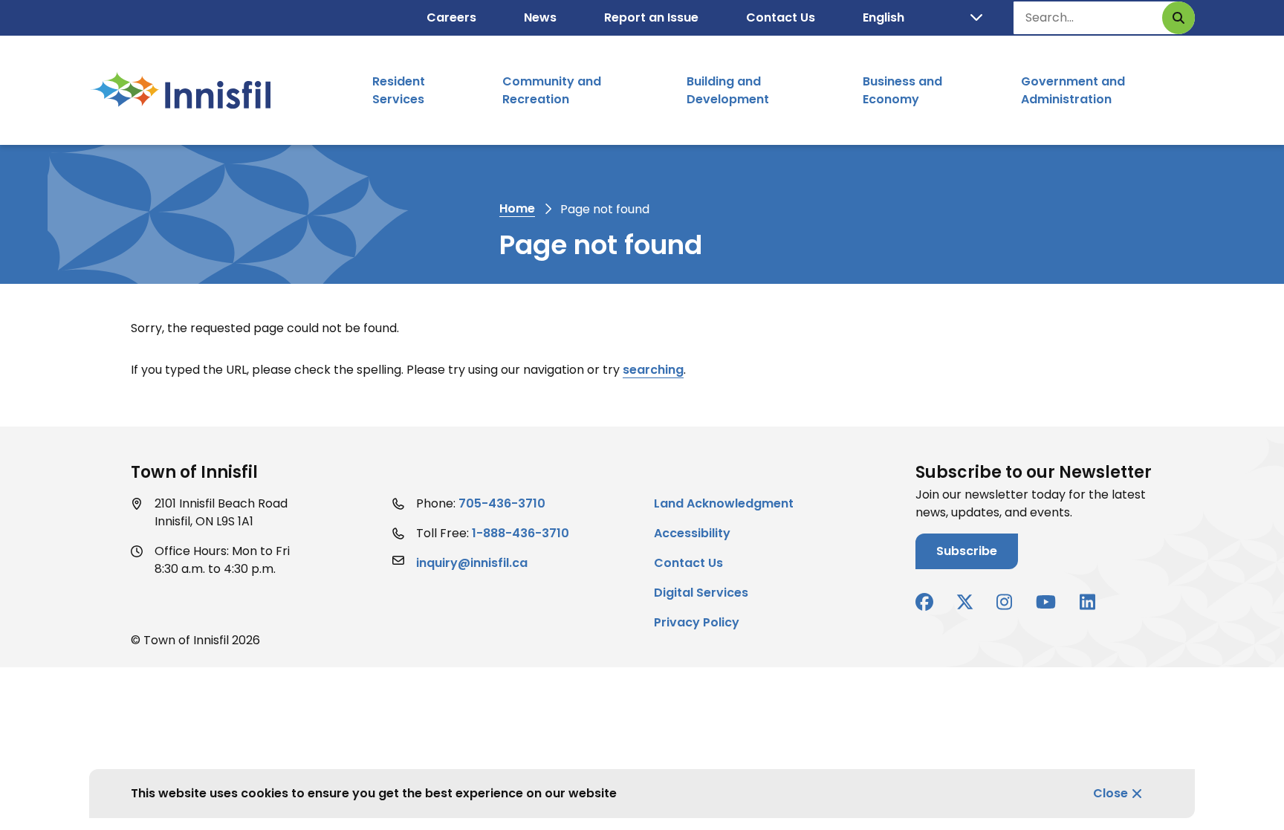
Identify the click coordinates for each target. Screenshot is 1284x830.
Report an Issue (651, 17)
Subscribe (966, 551)
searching (653, 369)
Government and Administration (1073, 90)
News (540, 17)
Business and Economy (902, 90)
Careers (451, 17)
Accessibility (692, 533)
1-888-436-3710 (520, 533)
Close (1110, 793)
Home (517, 208)
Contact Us (780, 17)
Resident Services (398, 90)
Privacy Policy (696, 622)
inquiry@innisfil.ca (472, 562)
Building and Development (728, 90)
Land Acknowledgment (724, 503)
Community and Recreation (551, 90)
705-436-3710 (501, 503)
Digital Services (701, 592)
